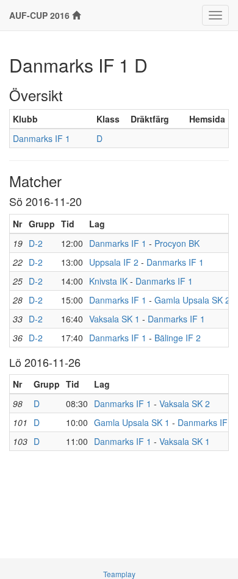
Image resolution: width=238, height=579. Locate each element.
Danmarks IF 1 (41, 138)
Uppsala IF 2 (114, 262)
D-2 (36, 243)
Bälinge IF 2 (177, 338)
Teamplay (119, 574)
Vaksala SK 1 (114, 319)
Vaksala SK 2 (184, 403)
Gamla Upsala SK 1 (132, 422)
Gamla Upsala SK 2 (192, 300)
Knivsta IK (108, 281)
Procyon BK (177, 243)
